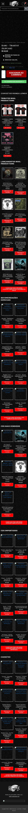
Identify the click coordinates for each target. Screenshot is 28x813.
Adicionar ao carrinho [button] (7, 191)
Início (3, 42)
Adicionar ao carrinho (16, 74)
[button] (3, 3)
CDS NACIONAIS (9, 42)
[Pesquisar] (26, 8)
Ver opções (7, 127)
